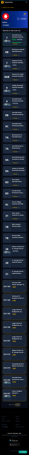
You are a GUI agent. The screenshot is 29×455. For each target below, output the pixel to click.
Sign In (18, 424)
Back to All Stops (8, 7)
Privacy (18, 421)
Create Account (20, 427)
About (17, 416)
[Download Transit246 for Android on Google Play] (14, 440)
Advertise (4, 427)
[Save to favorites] (18, 18)
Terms (17, 418)
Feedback (4, 424)
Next (17, 404)
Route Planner (6, 421)
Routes (4, 416)
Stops (3, 418)
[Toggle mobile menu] (26, 2)
